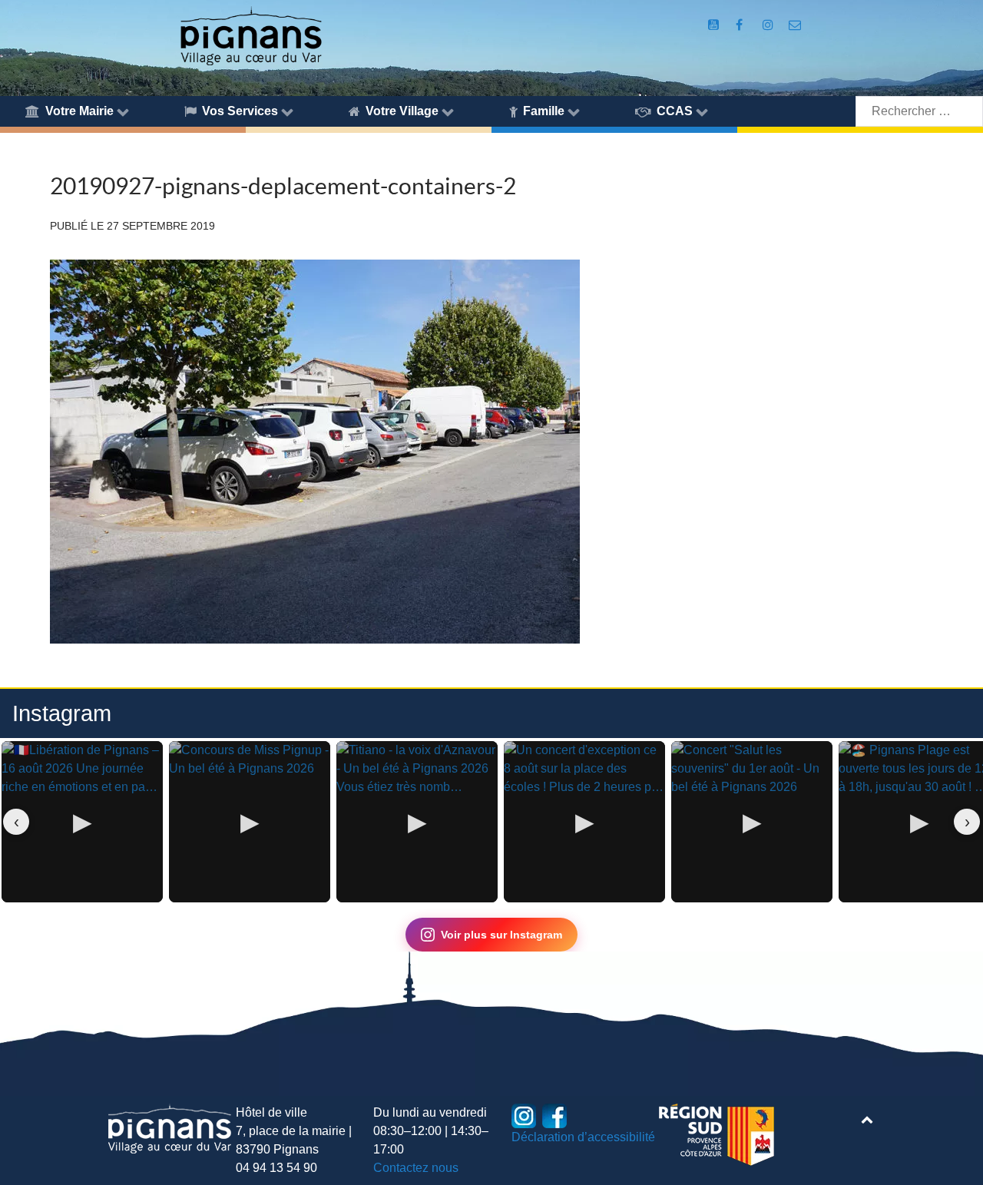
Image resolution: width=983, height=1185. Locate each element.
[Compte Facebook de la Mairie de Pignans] (740, 25)
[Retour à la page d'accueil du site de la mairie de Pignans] (250, 34)
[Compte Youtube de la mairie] (714, 25)
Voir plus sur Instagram (501, 934)
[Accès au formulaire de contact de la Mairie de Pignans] (795, 25)
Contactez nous (415, 1167)
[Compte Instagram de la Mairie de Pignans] (769, 25)
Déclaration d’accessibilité (583, 1137)
